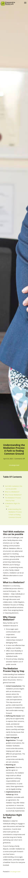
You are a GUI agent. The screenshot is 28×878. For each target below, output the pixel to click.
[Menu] (25, 3)
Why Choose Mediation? (13, 495)
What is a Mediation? (12, 492)
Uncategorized (14, 465)
